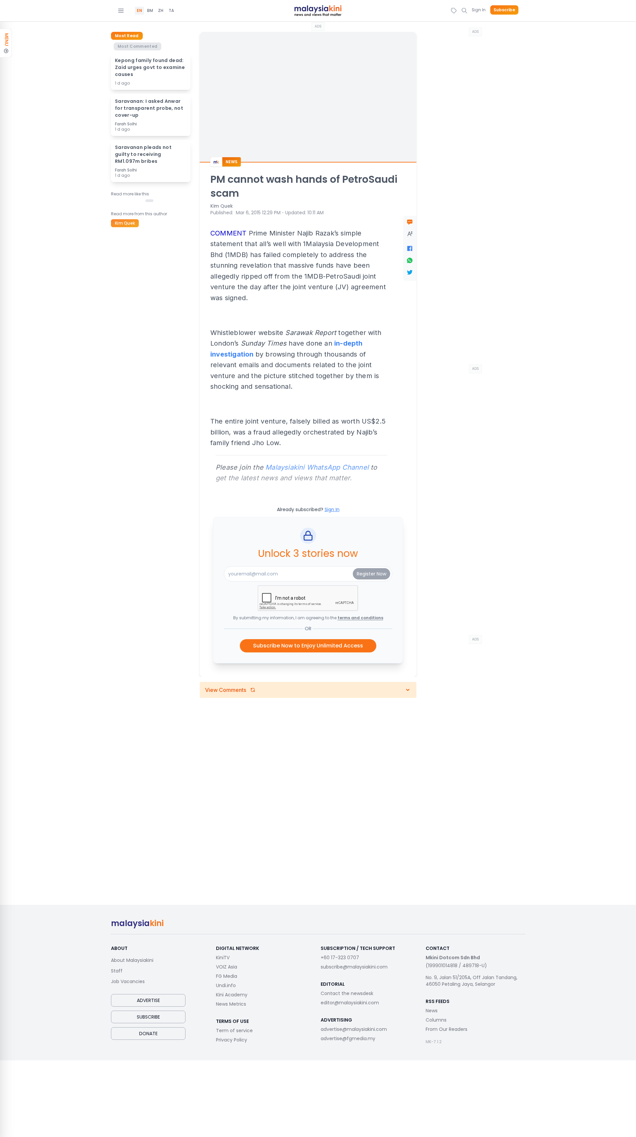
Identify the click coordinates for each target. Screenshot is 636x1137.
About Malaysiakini (132, 960)
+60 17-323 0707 (340, 957)
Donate (148, 1033)
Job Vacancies (128, 981)
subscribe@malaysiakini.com (354, 967)
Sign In (479, 10)
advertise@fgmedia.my (348, 1038)
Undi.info (226, 985)
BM (150, 10)
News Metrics (231, 1004)
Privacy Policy (231, 1040)
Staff (117, 971)
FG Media (226, 976)
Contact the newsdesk (347, 993)
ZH (160, 10)
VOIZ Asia (226, 967)
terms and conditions (360, 618)
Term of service (234, 1030)
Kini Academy (231, 994)
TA (171, 10)
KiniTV (223, 957)
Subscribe (504, 10)
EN (139, 10)
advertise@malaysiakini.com (354, 1029)
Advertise (148, 1000)
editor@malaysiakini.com (350, 1002)
